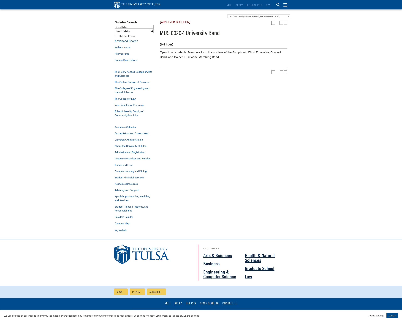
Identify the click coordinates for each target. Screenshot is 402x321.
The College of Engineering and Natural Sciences (132, 90)
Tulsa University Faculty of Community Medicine (129, 113)
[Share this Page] (277, 23)
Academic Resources (126, 184)
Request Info (254, 4)
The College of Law (125, 98)
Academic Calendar (125, 127)
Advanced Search (126, 41)
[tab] (278, 4)
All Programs (122, 53)
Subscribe (155, 292)
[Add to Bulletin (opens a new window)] (273, 23)
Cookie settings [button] (376, 315)
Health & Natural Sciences (260, 257)
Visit (230, 4)
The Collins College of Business (132, 82)
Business (211, 263)
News (119, 292)
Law (248, 276)
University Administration (129, 139)
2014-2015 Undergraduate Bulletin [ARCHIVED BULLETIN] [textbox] (254, 16)
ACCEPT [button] (392, 315)
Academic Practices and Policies (132, 158)
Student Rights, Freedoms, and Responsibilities (131, 208)
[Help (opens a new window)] (285, 23)
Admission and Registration (130, 152)
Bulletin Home (122, 47)
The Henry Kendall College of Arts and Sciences (133, 73)
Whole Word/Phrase (127, 36)
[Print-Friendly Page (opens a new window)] (281, 23)
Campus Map (122, 223)
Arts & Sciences (217, 255)
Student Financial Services (129, 177)
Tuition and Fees (124, 165)
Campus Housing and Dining (131, 171)
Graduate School (259, 268)
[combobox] (259, 16)
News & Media (209, 303)
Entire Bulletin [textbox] (122, 26)
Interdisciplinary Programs (129, 105)
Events (136, 292)
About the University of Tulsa (130, 146)
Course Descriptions (126, 60)
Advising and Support (127, 190)
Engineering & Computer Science (219, 274)
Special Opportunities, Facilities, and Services (132, 198)
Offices (191, 303)
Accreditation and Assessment (131, 133)
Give (268, 4)
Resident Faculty (124, 217)
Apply (239, 4)
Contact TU (229, 303)
